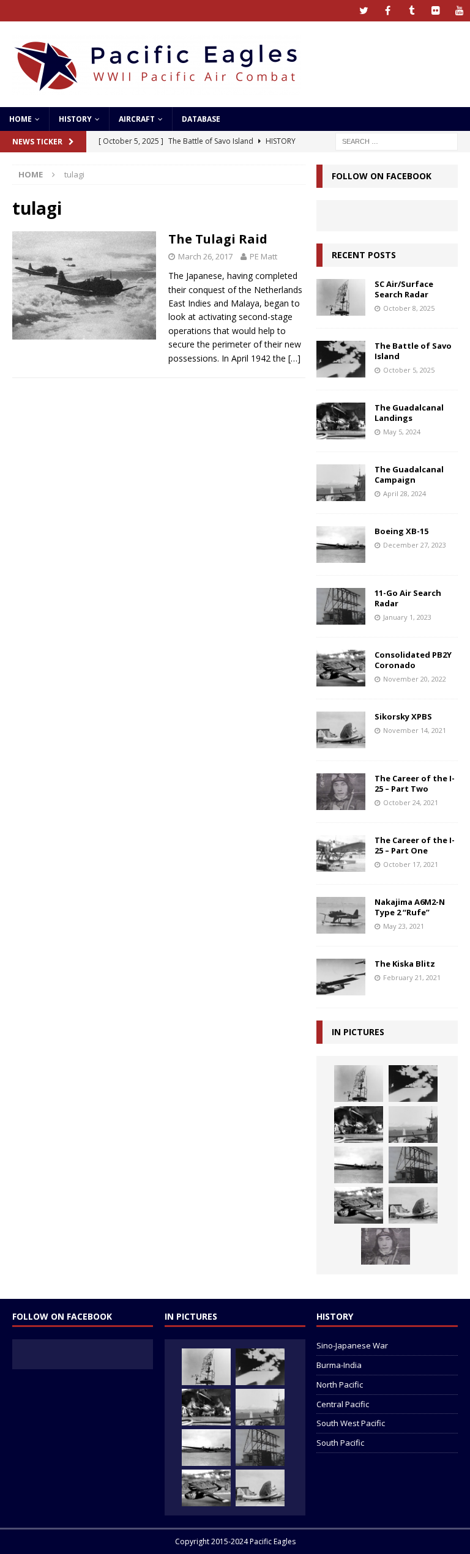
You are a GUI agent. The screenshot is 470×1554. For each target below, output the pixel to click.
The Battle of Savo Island (413, 351)
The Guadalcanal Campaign (409, 474)
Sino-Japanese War (352, 1345)
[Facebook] (387, 10)
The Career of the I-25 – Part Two (415, 783)
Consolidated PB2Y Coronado (413, 660)
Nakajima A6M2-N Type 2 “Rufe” (410, 907)
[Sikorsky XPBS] (340, 730)
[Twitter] (364, 10)
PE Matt (263, 256)
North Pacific (339, 1384)
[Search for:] (396, 140)
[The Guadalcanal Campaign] (340, 482)
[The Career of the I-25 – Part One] (340, 853)
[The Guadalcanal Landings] (340, 421)
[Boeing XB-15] (340, 544)
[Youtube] (459, 10)
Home (20, 119)
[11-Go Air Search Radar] (340, 606)
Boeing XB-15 (401, 531)
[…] (294, 358)
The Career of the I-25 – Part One (415, 845)
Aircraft (137, 119)
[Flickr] (435, 10)
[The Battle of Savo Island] (340, 359)
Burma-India (339, 1364)
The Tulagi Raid (217, 239)
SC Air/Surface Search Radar (404, 289)
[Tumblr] (411, 10)
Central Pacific (342, 1404)
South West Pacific (350, 1423)
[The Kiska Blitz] (340, 977)
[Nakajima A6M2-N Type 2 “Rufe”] (340, 915)
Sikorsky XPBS (403, 716)
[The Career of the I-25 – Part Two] (340, 791)
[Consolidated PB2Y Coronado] (340, 668)
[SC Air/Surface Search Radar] (340, 297)
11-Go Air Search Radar (408, 598)
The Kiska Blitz (405, 963)
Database (201, 119)
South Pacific (340, 1442)
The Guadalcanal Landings (409, 412)
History (75, 119)
